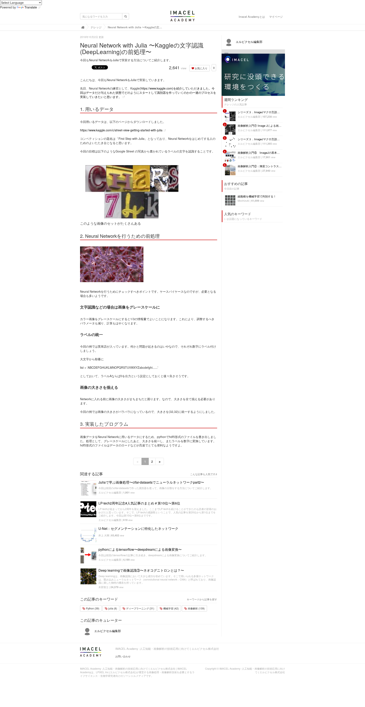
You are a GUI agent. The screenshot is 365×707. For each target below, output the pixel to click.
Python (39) (92, 608)
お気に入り (200, 68)
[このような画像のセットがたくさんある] (148, 190)
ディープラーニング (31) (139, 608)
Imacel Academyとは (252, 17)
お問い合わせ (123, 656)
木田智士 (103, 587)
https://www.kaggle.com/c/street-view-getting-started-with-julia (121, 130)
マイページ (276, 17)
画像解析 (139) (196, 608)
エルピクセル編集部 (109, 492)
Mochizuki (243, 200)
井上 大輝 (103, 535)
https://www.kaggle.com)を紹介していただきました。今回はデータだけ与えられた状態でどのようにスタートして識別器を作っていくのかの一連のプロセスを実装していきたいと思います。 (148, 92)
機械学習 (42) (171, 608)
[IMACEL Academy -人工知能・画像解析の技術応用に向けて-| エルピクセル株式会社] (182, 17)
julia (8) (112, 608)
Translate (31, 7)
